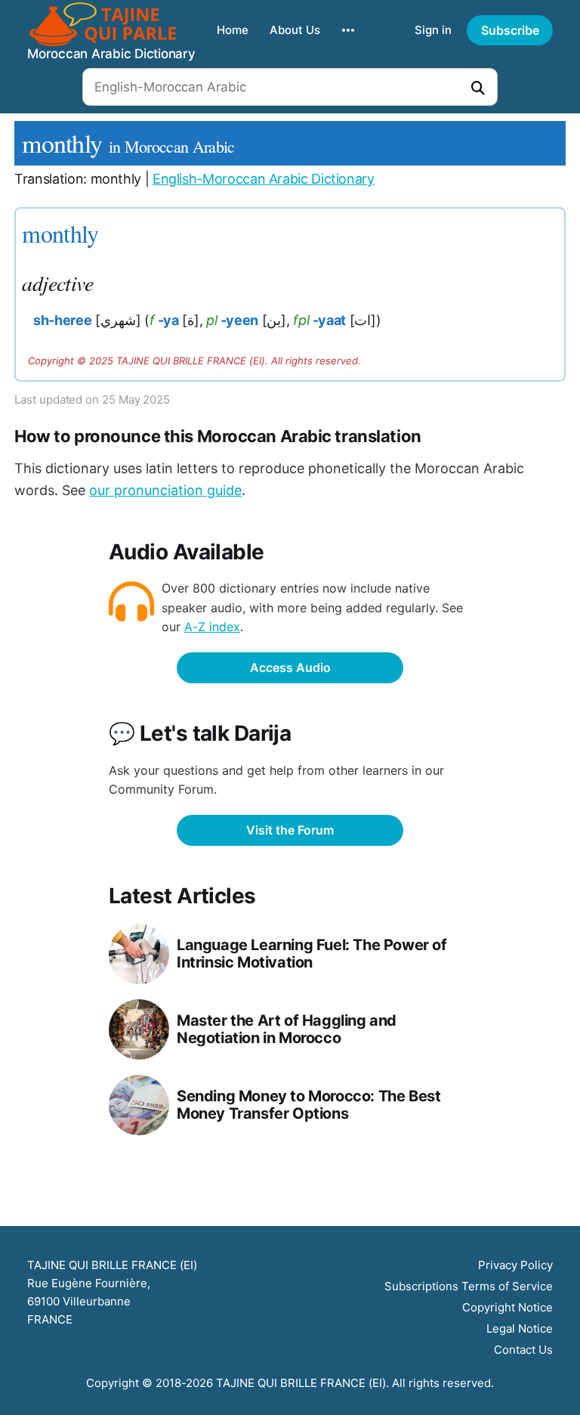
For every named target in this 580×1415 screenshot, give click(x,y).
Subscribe (510, 30)
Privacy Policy (515, 1265)
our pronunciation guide (165, 490)
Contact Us (523, 1349)
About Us (295, 30)
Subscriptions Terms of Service (468, 1286)
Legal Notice (519, 1328)
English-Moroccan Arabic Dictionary (264, 179)
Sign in (433, 30)
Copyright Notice (507, 1307)
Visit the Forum (290, 830)
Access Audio (290, 667)
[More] (348, 30)
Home (232, 30)
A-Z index (212, 626)
